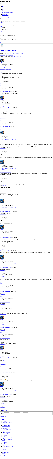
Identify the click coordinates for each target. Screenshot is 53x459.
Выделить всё (4, 185)
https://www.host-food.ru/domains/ (16, 56)
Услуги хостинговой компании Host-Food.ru (8, 50)
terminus (5, 18)
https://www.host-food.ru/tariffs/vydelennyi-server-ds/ (7, 55)
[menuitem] (2, 9)
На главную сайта (2, 455)
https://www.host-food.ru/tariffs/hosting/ (18, 53)
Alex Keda (1, 62)
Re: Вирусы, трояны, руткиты (5, 69)
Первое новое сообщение (3, 25)
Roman (1, 26)
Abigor (1, 283)
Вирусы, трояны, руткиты (6, 17)
